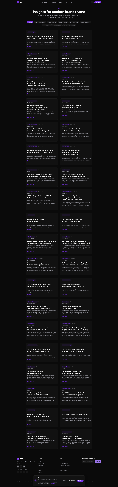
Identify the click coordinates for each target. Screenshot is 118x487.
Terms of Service (64, 463)
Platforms (60, 2)
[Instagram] (18, 466)
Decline (64, 480)
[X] (21, 466)
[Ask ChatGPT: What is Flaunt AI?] (18, 472)
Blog (66, 2)
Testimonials (41, 467)
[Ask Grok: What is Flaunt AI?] (27, 472)
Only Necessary (72, 480)
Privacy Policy (63, 461)
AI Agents (44, 2)
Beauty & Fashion (52, 22)
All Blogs (30, 22)
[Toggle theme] (92, 2)
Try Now (98, 2)
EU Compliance (63, 467)
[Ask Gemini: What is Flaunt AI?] (24, 472)
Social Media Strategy (69, 25)
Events (70, 2)
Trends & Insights (63, 22)
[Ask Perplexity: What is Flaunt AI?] (21, 472)
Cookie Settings (63, 470)
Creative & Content (85, 22)
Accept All (80, 480)
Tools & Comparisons (40, 22)
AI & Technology (74, 22)
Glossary (40, 472)
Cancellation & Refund (65, 465)
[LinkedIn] (24, 466)
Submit (98, 461)
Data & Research (57, 25)
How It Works (53, 2)
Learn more (53, 483)
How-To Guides (47, 25)
